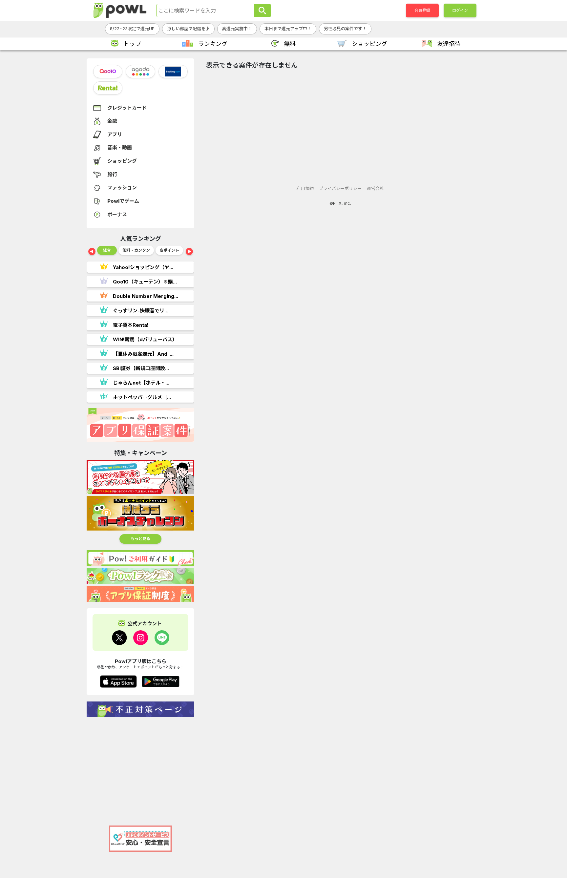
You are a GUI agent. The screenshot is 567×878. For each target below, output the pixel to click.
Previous (91, 252)
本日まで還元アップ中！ (287, 28)
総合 (107, 250)
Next (189, 252)
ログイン (460, 10)
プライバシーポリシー (340, 188)
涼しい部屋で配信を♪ (188, 28)
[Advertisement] (140, 768)
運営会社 (375, 188)
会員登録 (422, 10)
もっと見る (140, 538)
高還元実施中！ (237, 28)
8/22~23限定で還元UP (132, 28)
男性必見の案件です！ (345, 28)
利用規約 (305, 188)
